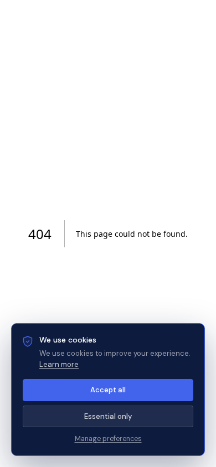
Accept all (108, 390)
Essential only (108, 416)
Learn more (59, 364)
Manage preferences (108, 438)
